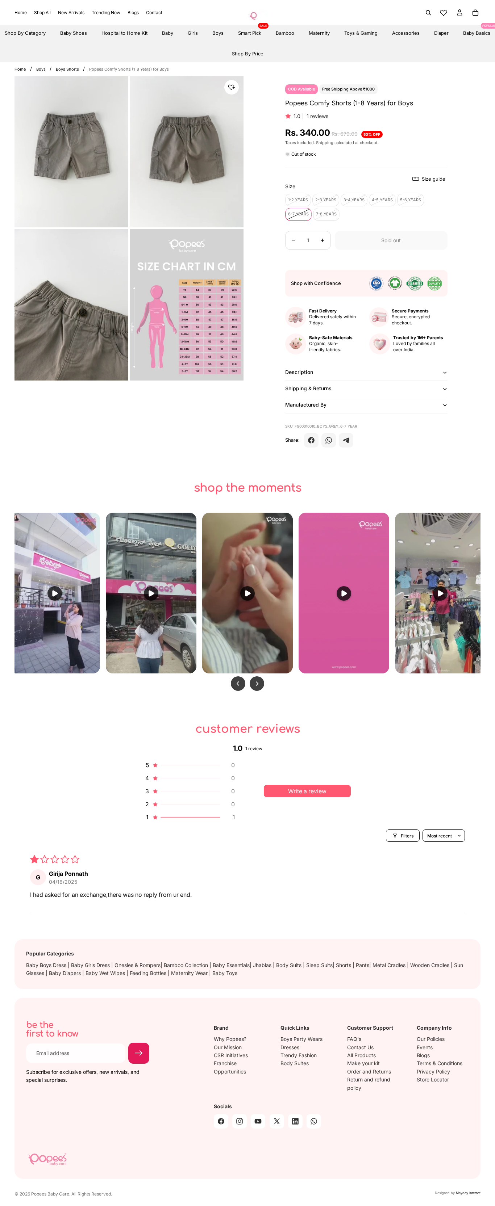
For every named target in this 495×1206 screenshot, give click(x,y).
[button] (189, 765)
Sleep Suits (319, 965)
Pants (362, 965)
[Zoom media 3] (71, 305)
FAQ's (354, 1039)
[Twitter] (277, 1121)
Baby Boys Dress (47, 965)
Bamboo (285, 33)
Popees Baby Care (50, 1194)
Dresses (289, 1047)
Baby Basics (476, 30)
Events (425, 1047)
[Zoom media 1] (71, 151)
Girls (193, 33)
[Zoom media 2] (187, 151)
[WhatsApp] (328, 440)
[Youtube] (258, 1121)
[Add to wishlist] (231, 87)
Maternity (319, 33)
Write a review (307, 791)
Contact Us (360, 1047)
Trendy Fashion (298, 1055)
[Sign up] (138, 1053)
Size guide (433, 179)
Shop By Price (247, 53)
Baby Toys (224, 973)
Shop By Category (25, 33)
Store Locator (433, 1079)
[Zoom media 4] (187, 305)
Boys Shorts (68, 69)
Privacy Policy (433, 1071)
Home (20, 69)
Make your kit (363, 1063)
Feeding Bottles (149, 973)
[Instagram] (240, 1121)
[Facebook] (311, 440)
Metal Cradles (390, 965)
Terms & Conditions (439, 1063)
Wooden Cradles (430, 965)
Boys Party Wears (301, 1039)
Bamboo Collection (186, 965)
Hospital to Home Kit (124, 33)
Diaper (441, 33)
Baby (167, 33)
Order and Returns (369, 1071)
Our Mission (228, 1047)
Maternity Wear (190, 973)
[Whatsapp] (314, 1121)
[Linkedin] (295, 1121)
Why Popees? (230, 1039)
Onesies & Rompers (138, 965)
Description (299, 372)
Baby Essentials (231, 965)
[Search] (428, 13)
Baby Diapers (65, 973)
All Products (361, 1055)
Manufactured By (305, 405)
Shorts (344, 965)
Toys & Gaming (361, 33)
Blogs (423, 1055)
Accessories (406, 33)
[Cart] (475, 13)
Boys (218, 33)
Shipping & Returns (308, 388)
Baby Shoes (73, 33)
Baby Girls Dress (91, 965)
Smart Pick (249, 30)
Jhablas (263, 965)
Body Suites (294, 1063)
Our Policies (431, 1039)
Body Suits (289, 965)
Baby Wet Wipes (106, 973)
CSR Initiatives (231, 1055)
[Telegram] (346, 440)
